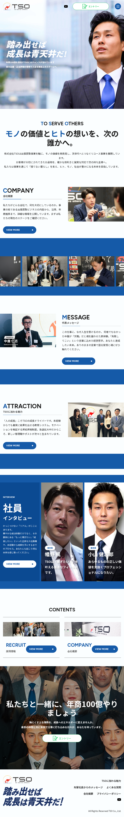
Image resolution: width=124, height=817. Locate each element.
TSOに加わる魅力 (111, 781)
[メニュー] (118, 6)
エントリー (65, 738)
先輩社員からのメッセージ (88, 787)
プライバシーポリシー (109, 793)
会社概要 (88, 793)
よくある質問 (113, 787)
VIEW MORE (13, 229)
